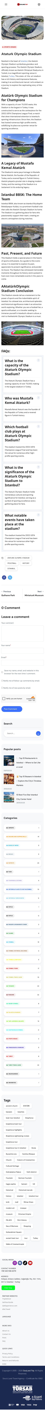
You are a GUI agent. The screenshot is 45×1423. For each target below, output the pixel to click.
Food (10, 872)
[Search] (38, 733)
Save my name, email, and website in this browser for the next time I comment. (21, 672)
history (25, 563)
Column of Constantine (26, 1160)
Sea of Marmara (12, 1226)
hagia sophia (11, 1184)
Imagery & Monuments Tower (17, 924)
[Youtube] (30, 1263)
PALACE (9, 1220)
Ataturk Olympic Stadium (18, 558)
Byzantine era (11, 1154)
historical (9, 1190)
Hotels (10, 907)
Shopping (27, 1226)
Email (4, 657)
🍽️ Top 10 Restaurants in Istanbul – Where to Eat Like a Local (28, 762)
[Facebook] (20, 1263)
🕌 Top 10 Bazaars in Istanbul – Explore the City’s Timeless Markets (28, 780)
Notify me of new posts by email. (17, 688)
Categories (10, 818)
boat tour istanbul (13, 1118)
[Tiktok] (25, 1263)
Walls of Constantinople (15, 1244)
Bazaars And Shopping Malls (17, 836)
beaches (21, 1112)
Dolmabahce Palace (13, 1172)
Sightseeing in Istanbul (15, 1030)
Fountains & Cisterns (15, 880)
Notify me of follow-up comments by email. (21, 681)
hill (34, 1184)
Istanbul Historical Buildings (17, 951)
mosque (23, 1208)
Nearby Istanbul (13, 1003)
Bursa (34, 1148)
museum (9, 1214)
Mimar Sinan (28, 1202)
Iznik (7, 1202)
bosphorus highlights (14, 1130)
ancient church (11, 1106)
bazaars (9, 1112)
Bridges (10, 854)
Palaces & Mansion (14, 1012)
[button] (39, 4)
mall (16, 1202)
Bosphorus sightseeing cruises (17, 1136)
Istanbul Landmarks (14, 959)
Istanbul (24, 61)
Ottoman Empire (24, 1214)
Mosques (11, 986)
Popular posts (12, 749)
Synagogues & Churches (16, 1047)
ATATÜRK (26, 1106)
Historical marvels (25, 1190)
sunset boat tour (12, 1238)
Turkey (11, 76)
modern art (10, 1208)
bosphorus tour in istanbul (16, 1148)
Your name (6, 645)
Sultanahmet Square (13, 1232)
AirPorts (11, 828)
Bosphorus (29, 1118)
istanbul (11, 568)
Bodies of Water (13, 845)
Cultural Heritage (12, 1166)
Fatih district (32, 1172)
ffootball (12, 563)
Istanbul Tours (13, 968)
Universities (12, 1082)
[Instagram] (15, 1263)
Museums (11, 995)
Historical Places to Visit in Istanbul (20, 889)
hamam (24, 1184)
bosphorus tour (12, 1142)
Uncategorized (13, 1074)
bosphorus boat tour (14, 1124)
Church (8, 1160)
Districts (11, 863)
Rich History (22, 1220)
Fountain (9, 1178)
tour (25, 1238)
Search (8, 723)
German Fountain (25, 1178)
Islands (10, 933)
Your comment (7, 623)
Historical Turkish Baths (16, 898)
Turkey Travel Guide (14, 1065)
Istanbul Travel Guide (15, 977)
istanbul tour (33, 1196)
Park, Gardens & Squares (16, 1021)
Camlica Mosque (28, 1154)
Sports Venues (10, 47)
